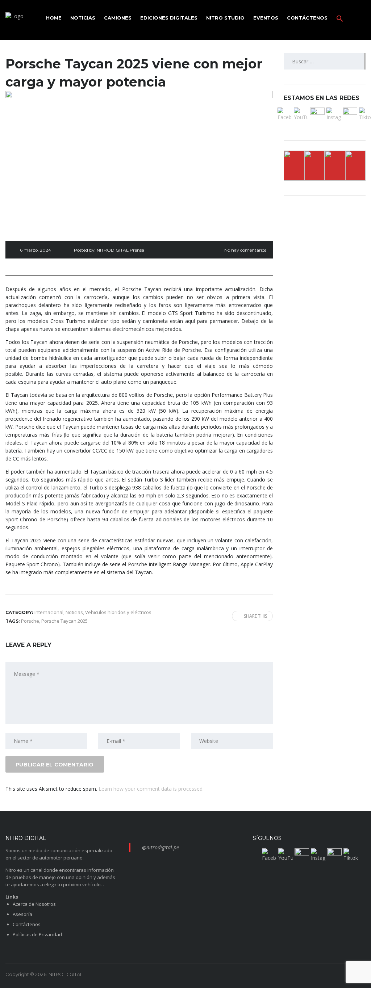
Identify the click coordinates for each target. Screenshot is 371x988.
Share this (255, 616)
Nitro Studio (225, 18)
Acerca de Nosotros (34, 904)
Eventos (265, 18)
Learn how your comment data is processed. (151, 788)
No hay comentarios (245, 250)
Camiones (118, 18)
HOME (54, 18)
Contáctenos (307, 18)
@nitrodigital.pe (160, 847)
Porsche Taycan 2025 (64, 621)
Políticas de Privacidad (37, 934)
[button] (339, 18)
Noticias (82, 18)
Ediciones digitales (168, 18)
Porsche (30, 621)
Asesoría (22, 914)
